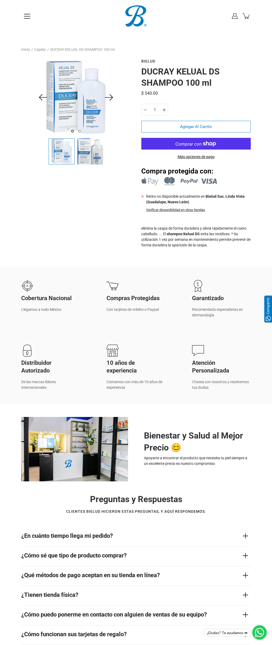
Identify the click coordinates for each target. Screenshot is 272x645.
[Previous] (43, 97)
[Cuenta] (235, 16)
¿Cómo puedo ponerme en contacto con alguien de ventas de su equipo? (114, 614)
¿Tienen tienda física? (49, 595)
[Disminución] (145, 109)
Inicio (25, 49)
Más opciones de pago (196, 157)
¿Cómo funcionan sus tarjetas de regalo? (74, 634)
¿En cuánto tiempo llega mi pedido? (67, 535)
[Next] (109, 97)
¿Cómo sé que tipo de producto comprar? (74, 555)
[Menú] (27, 16)
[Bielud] (136, 16)
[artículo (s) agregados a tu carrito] (246, 16)
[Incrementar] (164, 109)
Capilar (40, 49)
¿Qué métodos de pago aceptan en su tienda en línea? (90, 575)
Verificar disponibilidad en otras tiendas (175, 210)
